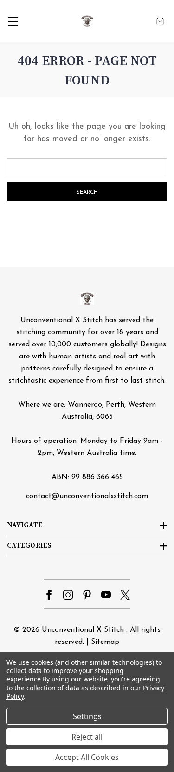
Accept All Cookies (87, 757)
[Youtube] (106, 595)
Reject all (87, 737)
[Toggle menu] (13, 21)
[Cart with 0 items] (160, 21)
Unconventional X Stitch (83, 630)
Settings (87, 716)
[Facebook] (49, 595)
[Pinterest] (87, 595)
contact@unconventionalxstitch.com (87, 496)
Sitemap (105, 642)
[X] (125, 595)
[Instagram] (68, 595)
